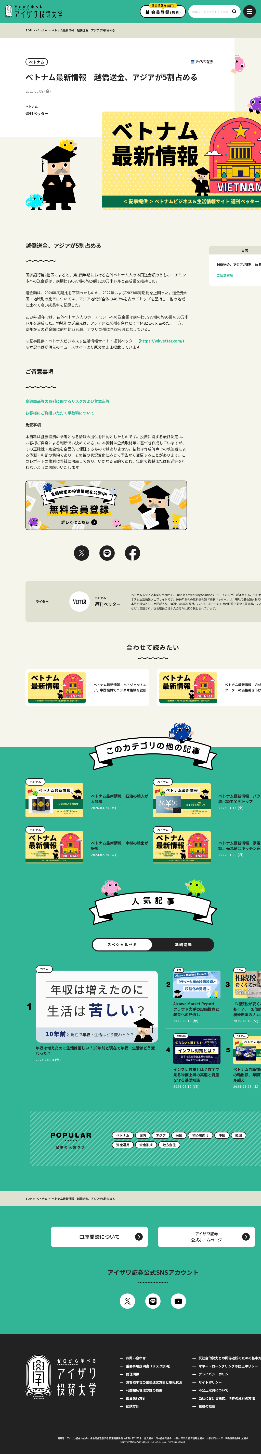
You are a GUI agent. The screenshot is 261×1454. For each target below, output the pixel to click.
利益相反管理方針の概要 (144, 1390)
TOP (28, 30)
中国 (222, 1135)
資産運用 (122, 1144)
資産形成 (146, 1144)
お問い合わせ (136, 1357)
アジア (161, 1135)
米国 (179, 1135)
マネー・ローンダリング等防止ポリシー (228, 1366)
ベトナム (41, 30)
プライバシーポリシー (215, 1374)
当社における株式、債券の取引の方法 (227, 1398)
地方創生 (169, 1144)
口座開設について (99, 1236)
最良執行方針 (136, 1398)
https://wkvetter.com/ (161, 341)
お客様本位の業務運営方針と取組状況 (154, 1382)
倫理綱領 (132, 1374)
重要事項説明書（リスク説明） (149, 1366)
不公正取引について (213, 1390)
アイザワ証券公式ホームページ (206, 1236)
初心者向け (200, 1135)
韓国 (238, 1135)
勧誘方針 (132, 1406)
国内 (142, 1135)
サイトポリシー (210, 1382)
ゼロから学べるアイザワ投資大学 (33, 11)
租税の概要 (207, 1406)
